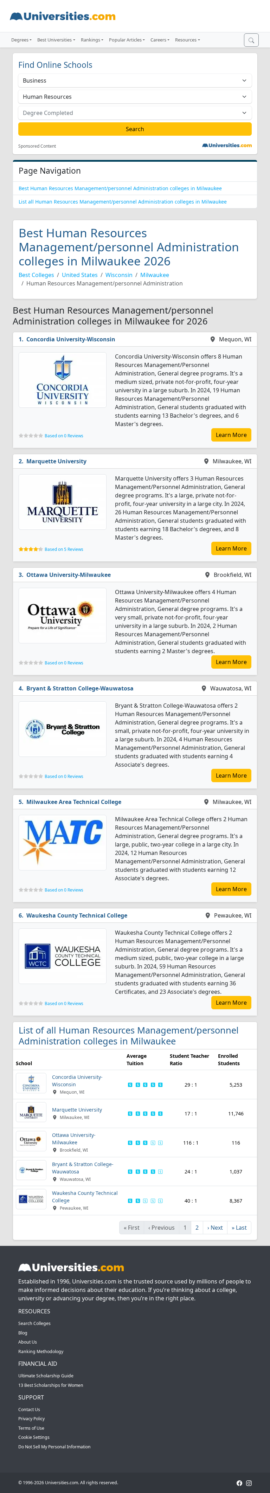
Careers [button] (158, 40)
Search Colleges (34, 1323)
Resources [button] (186, 40)
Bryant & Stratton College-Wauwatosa (80, 688)
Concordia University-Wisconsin (70, 339)
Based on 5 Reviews (64, 549)
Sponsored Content (37, 146)
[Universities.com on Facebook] (239, 1483)
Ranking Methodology (40, 1351)
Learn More (231, 435)
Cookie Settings (34, 1437)
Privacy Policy (31, 1419)
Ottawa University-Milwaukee (68, 575)
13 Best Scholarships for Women (50, 1385)
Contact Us (29, 1409)
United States (80, 275)
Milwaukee (154, 275)
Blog (22, 1333)
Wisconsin (119, 275)
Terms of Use (31, 1428)
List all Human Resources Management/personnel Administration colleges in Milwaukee (123, 201)
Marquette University (56, 461)
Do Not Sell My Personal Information (54, 1447)
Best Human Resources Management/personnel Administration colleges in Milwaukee (120, 188)
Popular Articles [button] (125, 40)
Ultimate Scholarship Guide (45, 1376)
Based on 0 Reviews (64, 436)
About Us (27, 1342)
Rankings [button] (90, 40)
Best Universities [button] (54, 40)
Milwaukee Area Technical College (73, 802)
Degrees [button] (19, 40)
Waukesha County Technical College (76, 915)
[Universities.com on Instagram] (249, 1483)
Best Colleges (36, 275)
